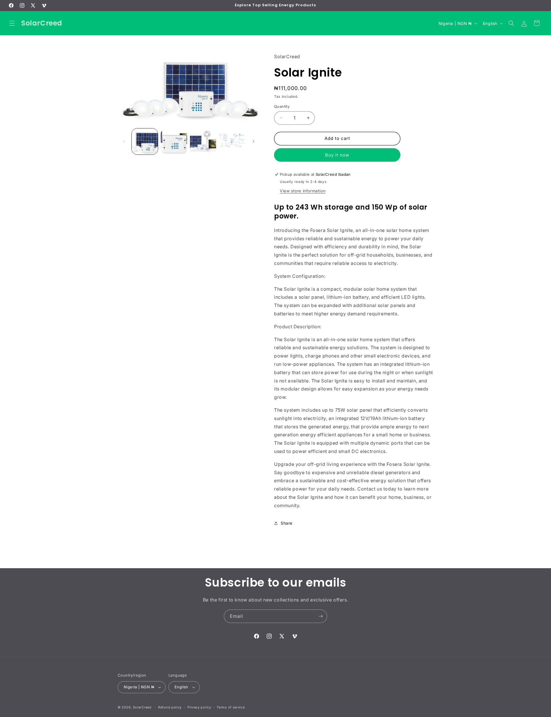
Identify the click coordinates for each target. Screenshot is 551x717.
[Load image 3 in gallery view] (203, 141)
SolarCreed (142, 707)
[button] (12, 23)
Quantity (282, 106)
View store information (302, 190)
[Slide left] (124, 141)
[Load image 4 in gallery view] (232, 141)
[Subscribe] (320, 616)
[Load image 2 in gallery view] (174, 141)
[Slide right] (253, 141)
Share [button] (286, 523)
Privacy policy (199, 707)
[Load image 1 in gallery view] (145, 141)
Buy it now (337, 155)
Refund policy (170, 707)
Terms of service (231, 707)
